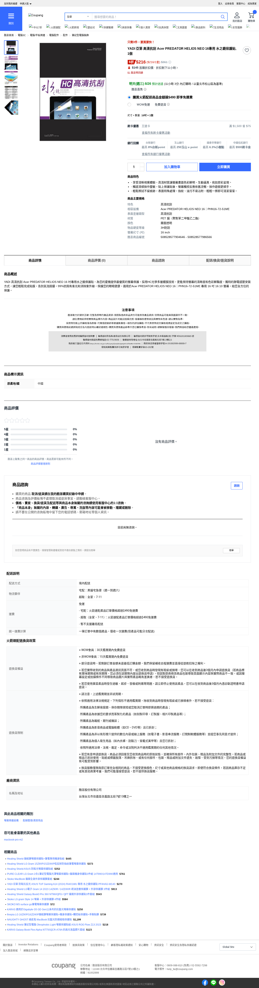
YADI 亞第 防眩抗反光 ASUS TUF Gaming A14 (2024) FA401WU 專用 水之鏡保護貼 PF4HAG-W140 (61, 884)
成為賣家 (252, 3)
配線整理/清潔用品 (33, 820)
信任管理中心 (97, 945)
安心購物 (143, 945)
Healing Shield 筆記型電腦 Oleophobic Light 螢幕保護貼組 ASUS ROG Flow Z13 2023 (54, 924)
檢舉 (231, 550)
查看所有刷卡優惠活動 (156, 132)
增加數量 (142, 169)
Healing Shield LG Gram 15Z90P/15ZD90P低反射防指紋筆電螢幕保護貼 (46, 863)
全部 (69, 16)
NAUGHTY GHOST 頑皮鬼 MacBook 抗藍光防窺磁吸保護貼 (39, 919)
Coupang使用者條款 (55, 945)
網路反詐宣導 (30, 950)
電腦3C (22, 35)
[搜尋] (223, 17)
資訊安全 (159, 945)
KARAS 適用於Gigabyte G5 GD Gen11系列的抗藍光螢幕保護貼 (41, 909)
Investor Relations (28, 944)
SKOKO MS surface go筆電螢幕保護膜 (28, 904)
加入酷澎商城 (10, 950)
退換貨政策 (78, 945)
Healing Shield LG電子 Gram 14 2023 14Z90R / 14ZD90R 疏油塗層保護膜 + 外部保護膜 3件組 (58, 889)
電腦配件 (54, 35)
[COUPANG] (63, 967)
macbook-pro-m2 (13, 839)
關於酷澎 (8, 945)
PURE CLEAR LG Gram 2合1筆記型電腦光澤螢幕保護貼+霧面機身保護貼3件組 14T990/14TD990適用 (62, 874)
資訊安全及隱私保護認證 (183, 945)
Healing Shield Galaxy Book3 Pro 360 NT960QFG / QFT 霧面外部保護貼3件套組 (51, 894)
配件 (65, 35)
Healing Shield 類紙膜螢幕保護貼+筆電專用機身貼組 (35, 858)
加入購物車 (172, 167)
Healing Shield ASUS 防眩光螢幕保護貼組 (30, 868)
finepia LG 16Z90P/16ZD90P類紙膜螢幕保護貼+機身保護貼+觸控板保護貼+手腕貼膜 (53, 914)
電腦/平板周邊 (37, 35)
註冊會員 (229, 3)
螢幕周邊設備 (11, 820)
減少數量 (142, 165)
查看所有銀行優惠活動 (156, 154)
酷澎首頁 (9, 35)
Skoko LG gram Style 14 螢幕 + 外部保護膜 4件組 (34, 899)
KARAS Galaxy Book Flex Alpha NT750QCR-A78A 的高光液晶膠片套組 (46, 929)
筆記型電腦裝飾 (80, 35)
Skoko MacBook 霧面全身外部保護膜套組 (29, 879)
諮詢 (237, 485)
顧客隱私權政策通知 (122, 945)
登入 (220, 3)
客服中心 (240, 3)
